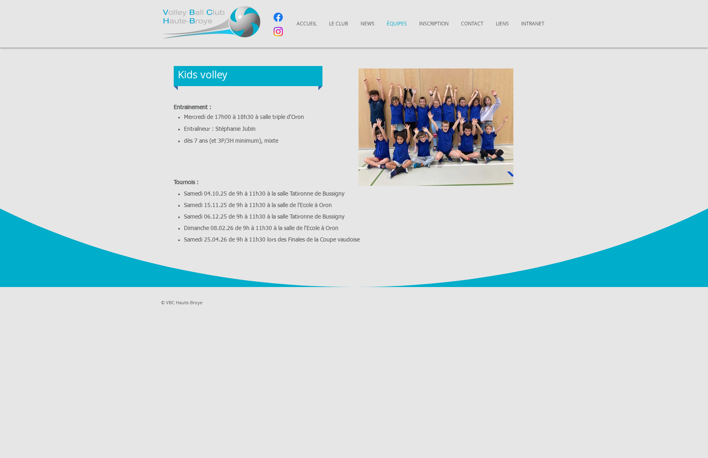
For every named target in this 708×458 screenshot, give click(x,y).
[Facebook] (278, 17)
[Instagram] (278, 31)
